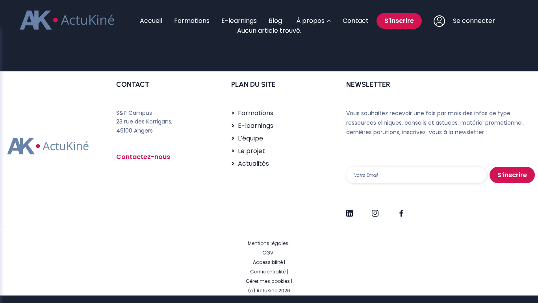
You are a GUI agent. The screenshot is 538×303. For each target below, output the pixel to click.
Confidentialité (268, 271)
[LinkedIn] (349, 209)
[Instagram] (375, 209)
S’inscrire (512, 175)
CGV (267, 252)
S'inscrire (399, 20)
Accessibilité (268, 262)
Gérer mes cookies (268, 281)
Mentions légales (268, 243)
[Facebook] (400, 209)
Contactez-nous (143, 156)
